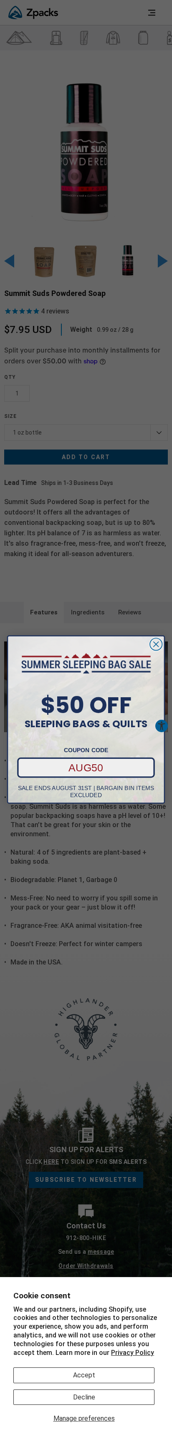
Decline (84, 1397)
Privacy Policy (132, 1353)
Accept (84, 1375)
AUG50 (85, 767)
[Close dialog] (156, 644)
